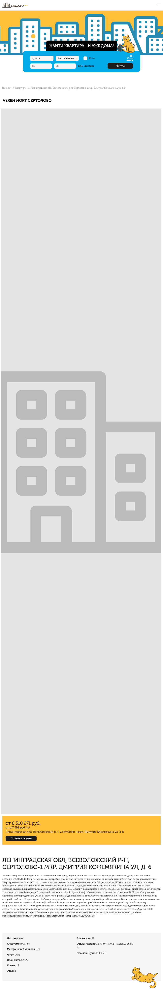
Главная (6, 87)
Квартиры (20, 87)
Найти (120, 66)
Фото (91, 58)
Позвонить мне (21, 838)
